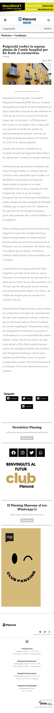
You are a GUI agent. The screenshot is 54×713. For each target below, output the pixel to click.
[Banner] (27, 6)
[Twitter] (31, 452)
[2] (21, 567)
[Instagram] (22, 452)
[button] (48, 20)
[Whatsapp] (40, 452)
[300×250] (21, 475)
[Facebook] (13, 452)
